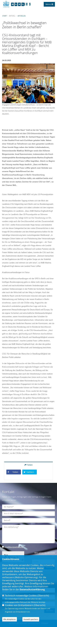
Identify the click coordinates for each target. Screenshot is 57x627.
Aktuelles (22, 16)
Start (4, 16)
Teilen (29, 465)
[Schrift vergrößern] (19, 4)
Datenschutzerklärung (32, 589)
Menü (48, 4)
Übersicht (43, 595)
